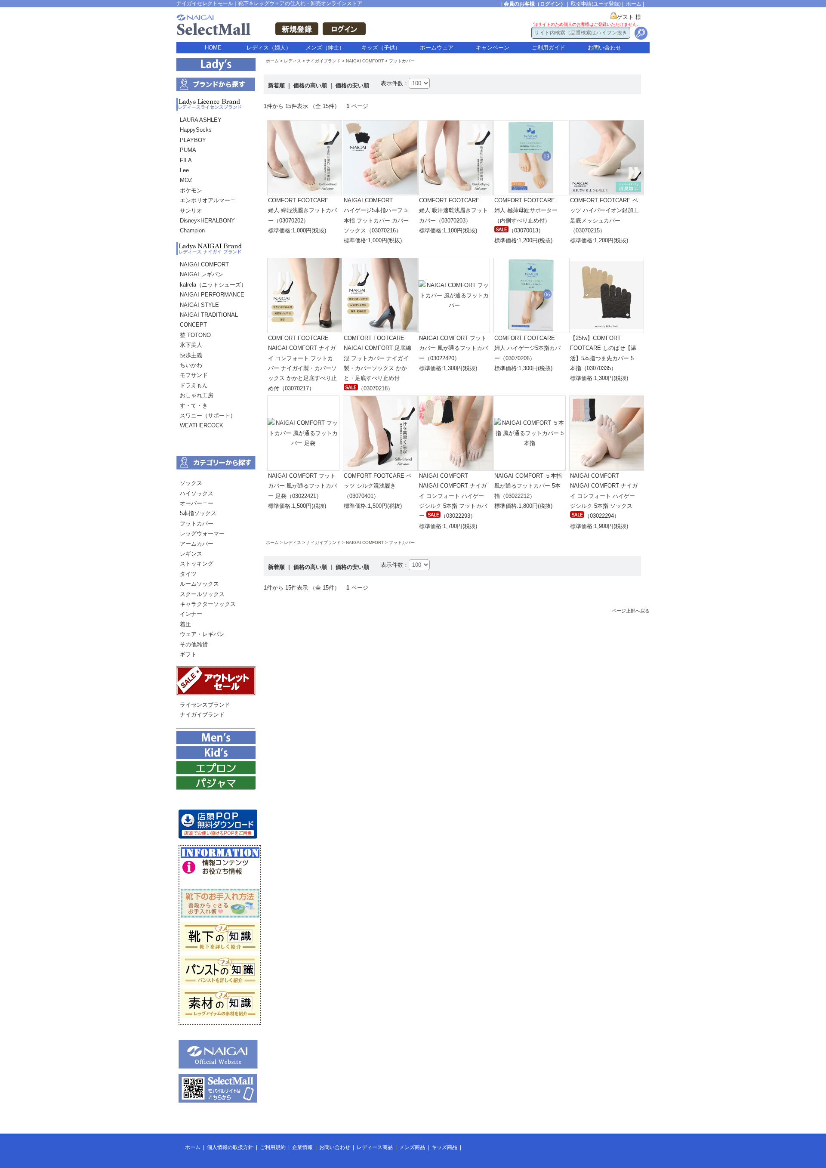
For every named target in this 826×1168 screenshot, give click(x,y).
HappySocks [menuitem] (196, 130)
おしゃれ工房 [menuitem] (196, 395)
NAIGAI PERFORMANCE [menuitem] (212, 294)
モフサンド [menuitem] (194, 375)
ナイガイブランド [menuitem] (202, 714)
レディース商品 (375, 1147)
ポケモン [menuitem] (191, 190)
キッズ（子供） (381, 47)
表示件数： (395, 83)
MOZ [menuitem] (186, 180)
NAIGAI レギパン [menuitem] (201, 274)
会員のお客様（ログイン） (535, 4)
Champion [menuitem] (192, 230)
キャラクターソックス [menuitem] (208, 604)
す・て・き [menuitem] (194, 405)
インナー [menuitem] (191, 614)
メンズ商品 (412, 1147)
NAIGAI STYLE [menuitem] (199, 305)
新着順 (277, 85)
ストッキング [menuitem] (196, 563)
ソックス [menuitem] (191, 483)
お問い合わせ (604, 47)
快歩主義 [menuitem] (191, 355)
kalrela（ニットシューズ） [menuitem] (213, 284)
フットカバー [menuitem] (196, 523)
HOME (213, 47)
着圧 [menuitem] (185, 624)
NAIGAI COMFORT (365, 61)
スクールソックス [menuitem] (202, 594)
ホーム (633, 4)
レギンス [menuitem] (191, 553)
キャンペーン (492, 47)
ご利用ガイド (548, 47)
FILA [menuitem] (186, 160)
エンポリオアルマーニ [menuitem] (208, 200)
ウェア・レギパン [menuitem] (202, 634)
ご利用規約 (273, 1147)
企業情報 (302, 1147)
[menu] (215, 177)
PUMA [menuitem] (188, 150)
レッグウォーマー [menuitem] (202, 533)
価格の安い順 (352, 85)
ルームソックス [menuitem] (199, 584)
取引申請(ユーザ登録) (596, 4)
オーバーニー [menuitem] (196, 503)
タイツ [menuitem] (188, 574)
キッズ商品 (444, 1147)
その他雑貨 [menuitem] (194, 644)
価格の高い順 (311, 85)
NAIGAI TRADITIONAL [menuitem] (209, 315)
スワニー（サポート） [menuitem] (208, 415)
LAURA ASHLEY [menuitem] (201, 120)
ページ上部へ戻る (631, 610)
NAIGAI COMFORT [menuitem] (204, 264)
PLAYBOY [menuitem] (193, 140)
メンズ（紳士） (325, 47)
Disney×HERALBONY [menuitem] (207, 220)
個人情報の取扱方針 (230, 1147)
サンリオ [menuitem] (191, 210)
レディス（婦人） (269, 47)
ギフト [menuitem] (188, 654)
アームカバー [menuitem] (196, 544)
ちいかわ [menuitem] (191, 365)
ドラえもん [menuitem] (194, 385)
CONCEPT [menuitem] (193, 324)
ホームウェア (436, 47)
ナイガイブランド (323, 61)
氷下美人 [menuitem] (191, 345)
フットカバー (402, 61)
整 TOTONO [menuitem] (195, 335)
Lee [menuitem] (184, 170)
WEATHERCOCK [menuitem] (201, 425)
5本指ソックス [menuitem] (198, 513)
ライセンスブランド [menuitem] (205, 704)
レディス (292, 61)
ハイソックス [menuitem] (196, 493)
